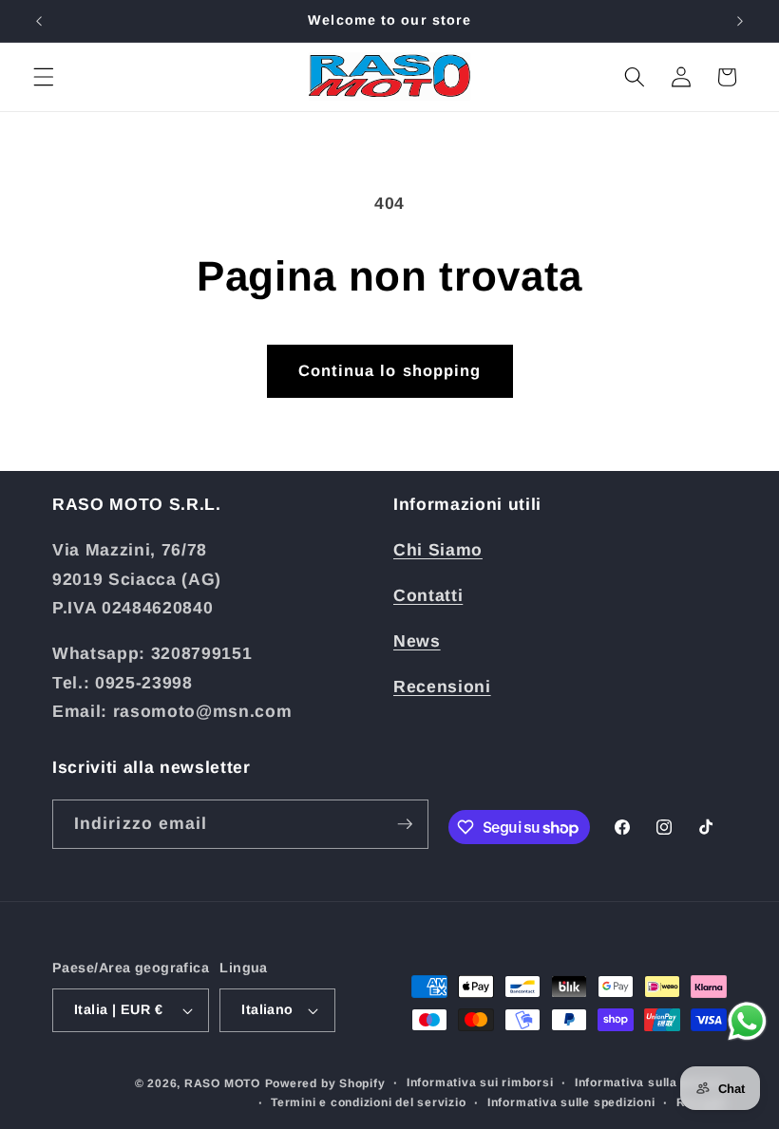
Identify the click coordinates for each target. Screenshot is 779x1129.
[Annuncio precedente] (39, 21)
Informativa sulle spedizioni (571, 1102)
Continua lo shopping (390, 370)
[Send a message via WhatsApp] (747, 1021)
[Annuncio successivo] (740, 21)
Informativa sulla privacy (651, 1082)
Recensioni (442, 686)
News (417, 640)
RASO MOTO (222, 1083)
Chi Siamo (438, 549)
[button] (43, 77)
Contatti (428, 595)
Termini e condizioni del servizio (368, 1102)
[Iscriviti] (405, 824)
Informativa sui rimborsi (480, 1082)
